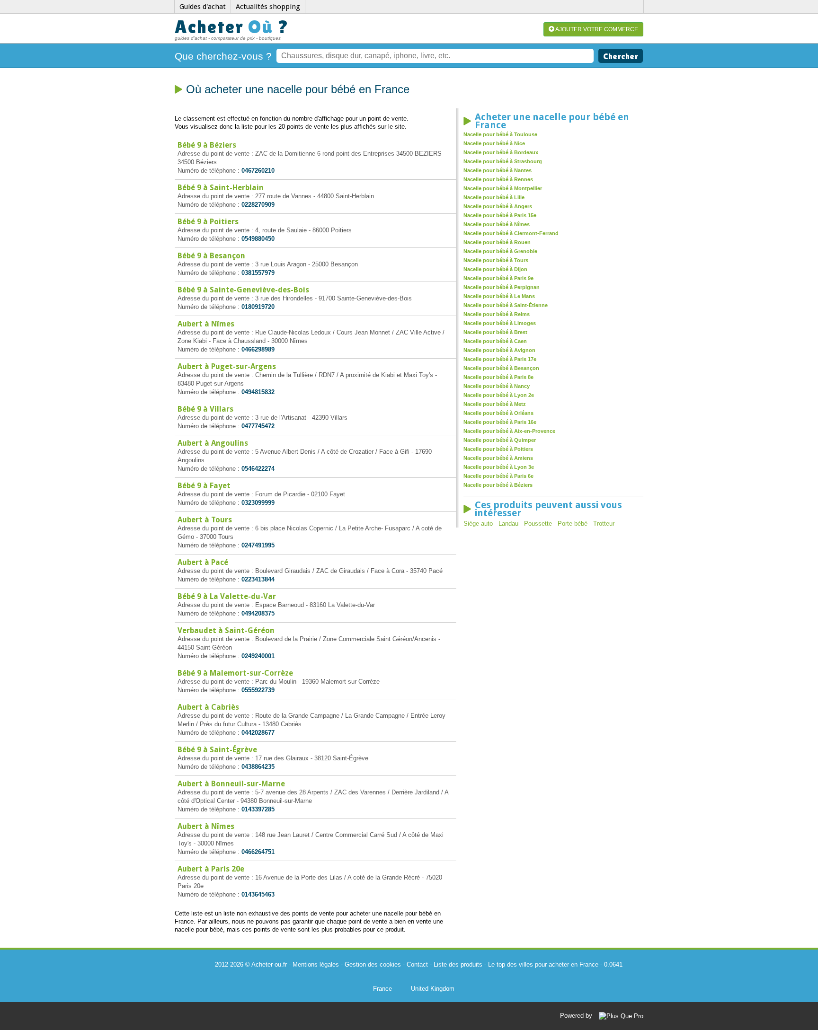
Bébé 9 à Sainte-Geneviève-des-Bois (243, 289)
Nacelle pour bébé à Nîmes (496, 224)
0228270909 (258, 204)
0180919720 (258, 306)
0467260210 (258, 170)
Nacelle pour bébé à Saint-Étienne (505, 305)
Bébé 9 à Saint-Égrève (217, 749)
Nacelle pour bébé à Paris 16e (499, 422)
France (382, 988)
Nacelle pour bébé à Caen (495, 341)
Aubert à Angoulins (213, 443)
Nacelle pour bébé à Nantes (497, 170)
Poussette (538, 523)
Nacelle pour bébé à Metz (494, 404)
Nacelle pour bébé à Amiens (498, 458)
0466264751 (258, 851)
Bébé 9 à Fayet (204, 485)
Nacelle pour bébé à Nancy (496, 386)
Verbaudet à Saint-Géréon (226, 630)
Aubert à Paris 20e (211, 868)
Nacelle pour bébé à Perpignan (501, 287)
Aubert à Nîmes (206, 323)
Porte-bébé (572, 523)
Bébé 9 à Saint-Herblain (221, 187)
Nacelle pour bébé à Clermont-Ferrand (511, 233)
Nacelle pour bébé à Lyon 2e (498, 395)
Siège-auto (478, 523)
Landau (508, 523)
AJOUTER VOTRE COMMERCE (596, 29)
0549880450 (258, 238)
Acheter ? (232, 26)
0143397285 (258, 809)
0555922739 (258, 690)
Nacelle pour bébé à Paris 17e (499, 359)
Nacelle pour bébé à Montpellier (502, 188)
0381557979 (258, 272)
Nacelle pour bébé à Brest (495, 332)
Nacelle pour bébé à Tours (495, 260)
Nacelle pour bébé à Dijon (495, 269)
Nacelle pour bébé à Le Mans (499, 296)
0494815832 (258, 392)
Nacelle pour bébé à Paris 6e (498, 476)
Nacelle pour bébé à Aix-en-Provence (509, 431)
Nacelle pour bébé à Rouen (497, 242)
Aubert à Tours (205, 519)
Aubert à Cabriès (208, 707)
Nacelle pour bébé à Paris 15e (499, 215)
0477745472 (258, 426)
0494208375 (258, 613)
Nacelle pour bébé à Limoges (499, 323)
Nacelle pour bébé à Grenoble (500, 251)
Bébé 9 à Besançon (211, 255)
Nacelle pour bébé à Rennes (498, 179)
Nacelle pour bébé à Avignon (499, 350)
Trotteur (603, 523)
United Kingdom (432, 988)
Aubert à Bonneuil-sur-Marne (231, 783)
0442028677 (258, 732)
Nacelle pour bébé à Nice (494, 143)
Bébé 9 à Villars (205, 409)
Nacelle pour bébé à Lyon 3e (498, 467)
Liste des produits (458, 964)
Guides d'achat (202, 6)
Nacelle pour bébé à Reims (496, 314)
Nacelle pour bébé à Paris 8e (498, 377)
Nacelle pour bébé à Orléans (498, 413)
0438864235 (258, 766)
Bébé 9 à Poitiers (208, 221)
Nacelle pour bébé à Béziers (498, 485)
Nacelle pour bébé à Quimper (499, 440)
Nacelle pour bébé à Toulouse (500, 134)
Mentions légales (316, 964)
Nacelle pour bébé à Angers (497, 206)
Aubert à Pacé (203, 562)
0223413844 (258, 579)
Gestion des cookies (373, 964)
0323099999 (258, 502)
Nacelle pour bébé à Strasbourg (502, 161)
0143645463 (258, 894)
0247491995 (258, 545)
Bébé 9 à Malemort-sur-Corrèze (235, 673)
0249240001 (258, 656)
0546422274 (258, 468)
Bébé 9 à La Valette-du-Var (227, 596)
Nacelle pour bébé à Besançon (501, 368)
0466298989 (258, 349)
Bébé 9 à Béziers (207, 145)
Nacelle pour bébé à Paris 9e (498, 278)
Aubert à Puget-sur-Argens (227, 366)
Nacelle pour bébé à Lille (494, 197)
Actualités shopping (268, 6)
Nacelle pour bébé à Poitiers (498, 449)
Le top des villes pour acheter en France (543, 964)
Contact (417, 964)
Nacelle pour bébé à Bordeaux (500, 152)
